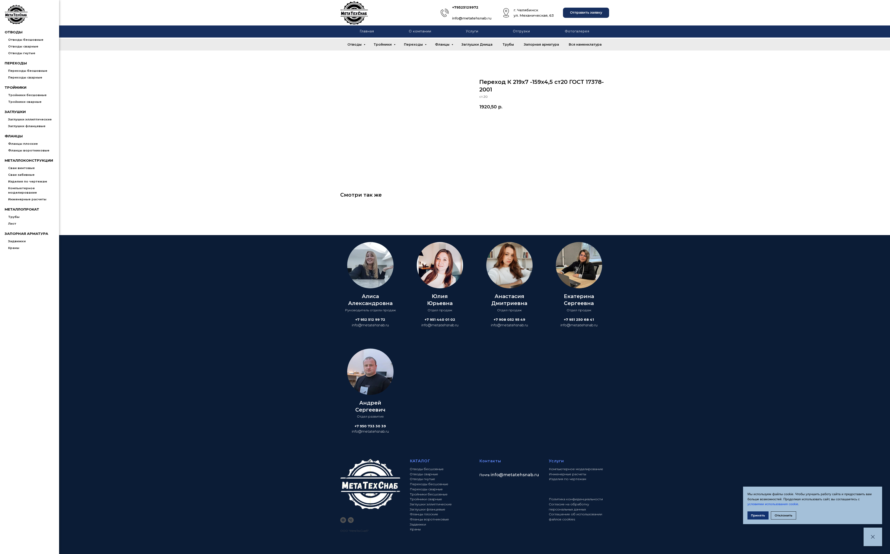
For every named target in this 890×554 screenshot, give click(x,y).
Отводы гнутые (21, 53)
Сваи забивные (21, 174)
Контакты (490, 461)
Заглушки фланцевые (26, 126)
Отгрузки (521, 31)
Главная (367, 31)
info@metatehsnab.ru (472, 18)
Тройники (383, 44)
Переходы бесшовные (27, 70)
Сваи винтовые (21, 168)
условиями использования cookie (772, 504)
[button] (586, 13)
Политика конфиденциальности (576, 499)
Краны (13, 248)
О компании (420, 31)
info (495, 474)
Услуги (472, 31)
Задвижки (17, 241)
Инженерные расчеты (27, 199)
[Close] (873, 537)
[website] (343, 520)
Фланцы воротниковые (28, 150)
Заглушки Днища (477, 44)
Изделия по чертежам (27, 181)
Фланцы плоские (23, 143)
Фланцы (442, 44)
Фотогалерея (577, 31)
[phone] (351, 520)
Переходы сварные (25, 77)
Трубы (13, 217)
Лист (12, 223)
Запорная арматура (541, 44)
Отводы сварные (23, 46)
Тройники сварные (24, 102)
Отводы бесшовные (25, 39)
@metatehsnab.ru (519, 474)
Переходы (414, 44)
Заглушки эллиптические (30, 119)
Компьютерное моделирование (576, 469)
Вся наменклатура (585, 44)
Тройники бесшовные (27, 95)
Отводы (354, 44)
